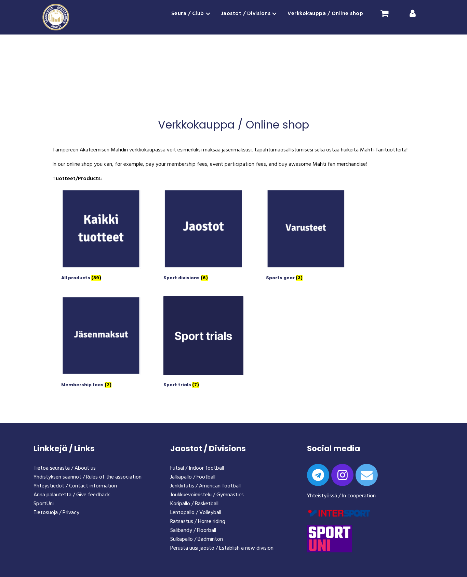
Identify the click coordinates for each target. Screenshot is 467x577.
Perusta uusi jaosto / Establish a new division (221, 548)
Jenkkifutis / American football (205, 486)
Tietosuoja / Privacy (56, 512)
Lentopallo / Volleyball (195, 512)
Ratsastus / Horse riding (197, 521)
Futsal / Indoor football (197, 468)
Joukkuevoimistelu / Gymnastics (207, 495)
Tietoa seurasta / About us (65, 468)
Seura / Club (187, 13)
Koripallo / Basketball (194, 503)
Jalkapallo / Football (192, 477)
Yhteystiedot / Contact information (75, 486)
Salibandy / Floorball (193, 530)
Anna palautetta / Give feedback (72, 495)
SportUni (44, 503)
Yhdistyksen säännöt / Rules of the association (88, 477)
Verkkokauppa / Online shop (325, 13)
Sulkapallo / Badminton (196, 539)
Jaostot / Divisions (246, 13)
